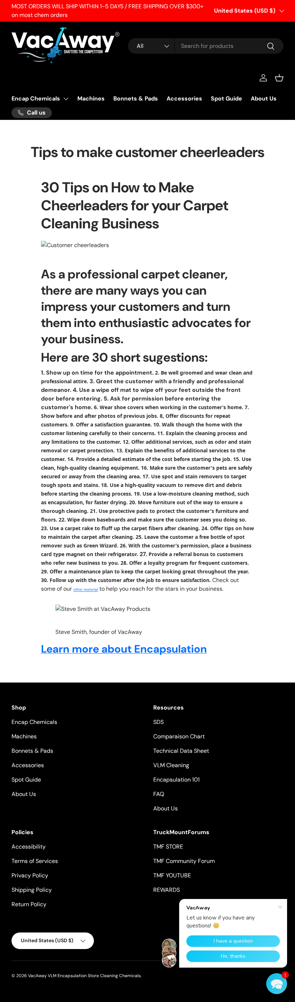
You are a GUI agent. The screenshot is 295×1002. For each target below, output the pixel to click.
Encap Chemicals (36, 98)
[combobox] (205, 46)
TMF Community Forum (184, 861)
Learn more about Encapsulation (124, 649)
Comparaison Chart (179, 736)
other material (85, 589)
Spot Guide (226, 98)
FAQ (158, 794)
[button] (279, 78)
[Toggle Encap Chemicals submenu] (66, 98)
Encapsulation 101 (176, 779)
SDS (158, 722)
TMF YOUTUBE (172, 875)
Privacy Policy (30, 875)
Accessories (184, 98)
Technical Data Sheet (181, 751)
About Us (264, 98)
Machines (91, 98)
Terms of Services (35, 861)
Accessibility (29, 846)
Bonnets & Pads (135, 98)
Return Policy (29, 904)
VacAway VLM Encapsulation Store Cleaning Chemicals (84, 976)
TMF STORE (168, 846)
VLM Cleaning (171, 765)
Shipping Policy (32, 890)
